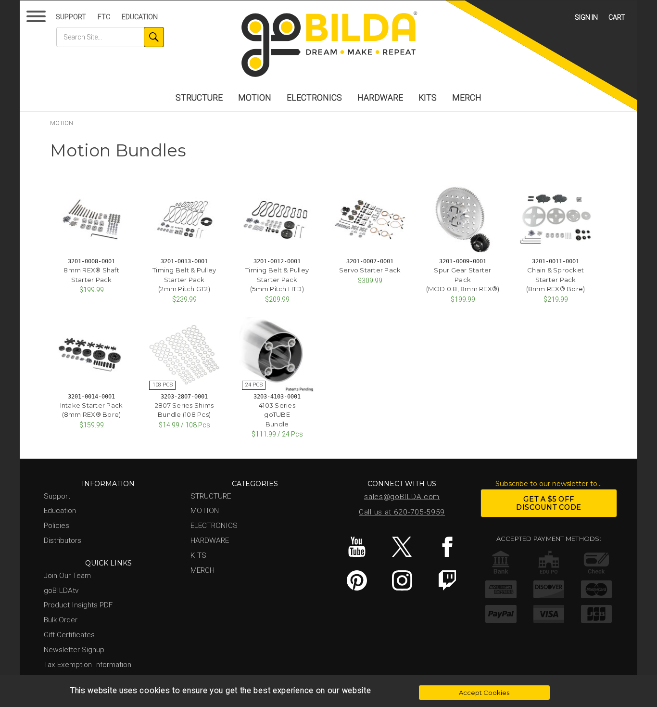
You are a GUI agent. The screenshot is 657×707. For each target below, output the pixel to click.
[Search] (154, 37)
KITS (427, 98)
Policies (56, 525)
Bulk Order (60, 620)
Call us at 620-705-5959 (402, 512)
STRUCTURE (199, 98)
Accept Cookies (484, 692)
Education (140, 17)
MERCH (466, 98)
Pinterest (356, 580)
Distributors (62, 540)
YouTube (356, 547)
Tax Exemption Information (87, 664)
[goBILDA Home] (328, 45)
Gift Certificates (69, 634)
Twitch (447, 580)
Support (71, 17)
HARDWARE (380, 98)
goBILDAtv (61, 590)
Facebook (447, 547)
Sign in (586, 17)
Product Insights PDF (78, 605)
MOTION (254, 98)
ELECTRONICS (314, 98)
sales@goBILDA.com (402, 496)
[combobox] (110, 37)
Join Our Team (67, 575)
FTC (104, 17)
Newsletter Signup (74, 649)
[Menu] (38, 18)
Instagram (402, 580)
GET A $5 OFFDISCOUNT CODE (548, 503)
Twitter (402, 547)
